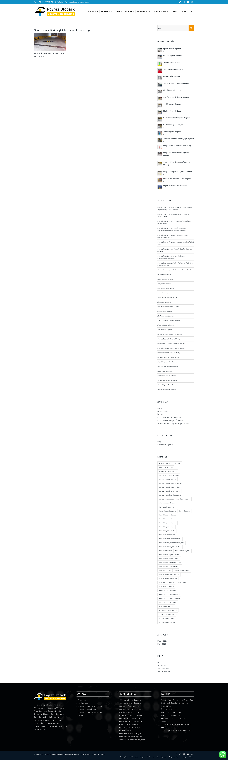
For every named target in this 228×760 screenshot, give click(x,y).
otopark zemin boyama (182, 570)
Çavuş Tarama (126, 730)
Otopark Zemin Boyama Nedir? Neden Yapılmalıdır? (174, 270)
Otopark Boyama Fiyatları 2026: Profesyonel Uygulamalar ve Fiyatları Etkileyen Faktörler (171, 229)
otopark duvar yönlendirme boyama (171, 543)
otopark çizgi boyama (166, 582)
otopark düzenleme (165, 551)
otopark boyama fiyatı (166, 527)
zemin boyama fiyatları (167, 618)
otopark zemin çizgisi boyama (169, 574)
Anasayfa (161, 408)
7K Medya (101, 754)
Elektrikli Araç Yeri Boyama (131, 733)
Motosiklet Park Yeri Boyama (132, 739)
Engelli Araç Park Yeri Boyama (167, 362)
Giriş (159, 662)
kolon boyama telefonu (167, 503)
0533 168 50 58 (174, 712)
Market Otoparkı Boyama (165, 316)
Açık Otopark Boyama (130, 718)
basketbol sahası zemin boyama (170, 463)
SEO (95, 754)
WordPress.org (163, 671)
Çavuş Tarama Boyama (164, 371)
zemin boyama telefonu (167, 622)
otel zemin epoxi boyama (167, 511)
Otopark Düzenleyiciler (88, 709)
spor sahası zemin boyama (168, 610)
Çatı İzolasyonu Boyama (165, 279)
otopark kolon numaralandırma (170, 563)
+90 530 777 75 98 (45, 2)
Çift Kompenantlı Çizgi (130, 727)
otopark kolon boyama (182, 551)
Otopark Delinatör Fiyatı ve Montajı (168, 339)
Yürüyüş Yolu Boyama (164, 284)
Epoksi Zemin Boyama (164, 274)
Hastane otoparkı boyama (168, 471)
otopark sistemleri (165, 570)
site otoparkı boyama (166, 606)
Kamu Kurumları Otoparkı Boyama (168, 320)
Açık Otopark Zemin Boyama (166, 389)
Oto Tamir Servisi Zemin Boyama (168, 307)
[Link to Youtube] (188, 2)
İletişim (160, 414)
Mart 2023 (161, 644)
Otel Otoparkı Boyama (164, 311)
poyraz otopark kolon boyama (169, 598)
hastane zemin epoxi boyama (169, 475)
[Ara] (191, 11)
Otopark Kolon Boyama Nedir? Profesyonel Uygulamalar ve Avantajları (171, 257)
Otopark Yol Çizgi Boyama (131, 709)
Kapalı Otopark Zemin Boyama (167, 385)
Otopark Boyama (165, 445)
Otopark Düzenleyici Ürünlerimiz (171, 420)
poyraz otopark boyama (167, 590)
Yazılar (162, 665)
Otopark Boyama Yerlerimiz (90, 712)
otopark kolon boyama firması (169, 555)
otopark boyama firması (167, 519)
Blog (159, 441)
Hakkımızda (162, 411)
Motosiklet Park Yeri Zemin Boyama (168, 357)
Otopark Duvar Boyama (130, 700)
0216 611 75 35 (171, 709)
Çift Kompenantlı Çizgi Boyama (167, 376)
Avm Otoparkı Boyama (164, 330)
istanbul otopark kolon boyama (169, 491)
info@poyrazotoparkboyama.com (75, 2)
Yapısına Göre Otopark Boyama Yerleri (174, 423)
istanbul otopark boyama (167, 479)
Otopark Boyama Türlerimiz (169, 417)
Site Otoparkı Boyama (164, 302)
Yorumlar (163, 668)
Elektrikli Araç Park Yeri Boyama (167, 366)
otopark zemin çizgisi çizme (168, 578)
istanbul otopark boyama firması (170, 483)
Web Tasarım (87, 754)
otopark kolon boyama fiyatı (169, 559)
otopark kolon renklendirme (168, 566)
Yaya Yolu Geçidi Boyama (131, 715)
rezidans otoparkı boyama (168, 602)
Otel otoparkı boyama (166, 507)
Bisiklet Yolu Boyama (164, 293)
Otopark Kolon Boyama (130, 703)
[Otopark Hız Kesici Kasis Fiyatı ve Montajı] (50, 42)
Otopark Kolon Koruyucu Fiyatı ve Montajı (170, 348)
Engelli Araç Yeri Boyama (131, 736)
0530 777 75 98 (174, 715)
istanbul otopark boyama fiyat (169, 487)
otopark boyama (184, 511)
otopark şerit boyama (166, 586)
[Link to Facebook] (176, 2)
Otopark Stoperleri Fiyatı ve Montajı (168, 352)
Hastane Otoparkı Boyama (165, 325)
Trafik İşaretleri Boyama (130, 712)
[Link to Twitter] (180, 2)
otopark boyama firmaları (168, 515)
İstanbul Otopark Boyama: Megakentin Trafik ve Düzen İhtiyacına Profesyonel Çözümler (174, 208)
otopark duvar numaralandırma (170, 539)
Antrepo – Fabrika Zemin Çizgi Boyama (169, 334)
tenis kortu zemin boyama (168, 614)
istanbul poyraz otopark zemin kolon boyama (174, 499)
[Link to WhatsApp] (192, 2)
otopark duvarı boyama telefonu (170, 547)
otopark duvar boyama (167, 535)
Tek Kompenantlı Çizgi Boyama (167, 380)
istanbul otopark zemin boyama (170, 495)
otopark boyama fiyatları (167, 523)
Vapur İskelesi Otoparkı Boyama (167, 297)
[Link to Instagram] (184, 2)
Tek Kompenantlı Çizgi (129, 724)
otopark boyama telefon (167, 531)
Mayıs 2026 (162, 641)
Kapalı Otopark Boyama (131, 721)
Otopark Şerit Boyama (130, 706)
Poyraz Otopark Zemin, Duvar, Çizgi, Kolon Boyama (62, 754)
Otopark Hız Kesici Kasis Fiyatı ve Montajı (170, 343)
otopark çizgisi (181, 582)
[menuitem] (93, 11)
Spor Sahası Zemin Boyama (166, 288)
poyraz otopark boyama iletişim (170, 594)
